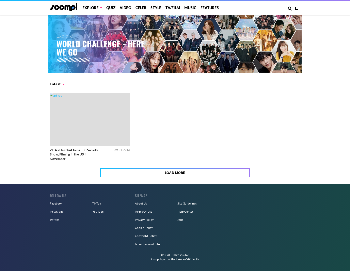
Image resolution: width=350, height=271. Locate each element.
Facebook (56, 203)
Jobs (180, 219)
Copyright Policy (146, 236)
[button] (57, 84)
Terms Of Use (143, 211)
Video (125, 7)
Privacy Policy (144, 219)
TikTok (96, 203)
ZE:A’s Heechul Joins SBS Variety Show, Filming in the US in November (74, 154)
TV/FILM (172, 7)
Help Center (185, 211)
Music (190, 7)
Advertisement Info (147, 244)
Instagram (56, 211)
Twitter (54, 219)
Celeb (141, 7)
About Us (141, 203)
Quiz (110, 7)
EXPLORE (90, 7)
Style (155, 7)
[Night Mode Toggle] (296, 9)
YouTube (98, 211)
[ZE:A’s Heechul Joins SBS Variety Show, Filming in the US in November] (90, 119)
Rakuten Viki (183, 259)
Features (210, 7)
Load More (175, 173)
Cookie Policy (144, 227)
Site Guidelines (187, 203)
